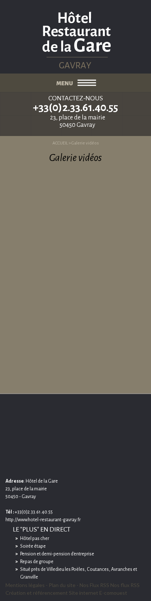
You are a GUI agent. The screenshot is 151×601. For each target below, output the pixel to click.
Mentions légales (25, 585)
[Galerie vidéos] (75, 36)
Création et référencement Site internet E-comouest (66, 593)
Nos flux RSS (125, 585)
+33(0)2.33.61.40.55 (75, 107)
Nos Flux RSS (94, 585)
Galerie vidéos (85, 143)
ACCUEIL (60, 143)
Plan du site (62, 585)
